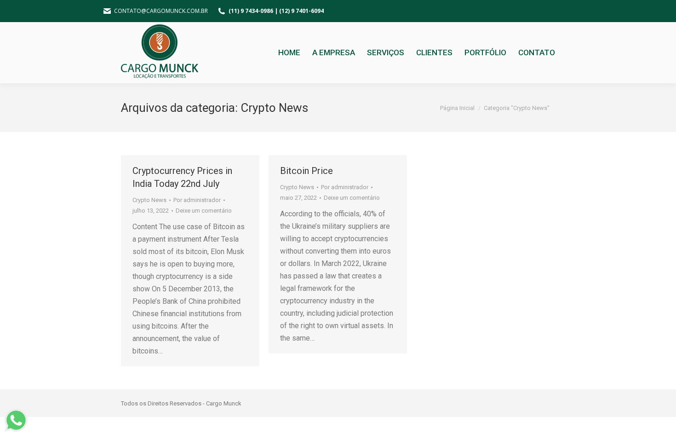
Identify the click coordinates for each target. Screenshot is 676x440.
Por (197, 200)
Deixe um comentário (204, 210)
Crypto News (149, 200)
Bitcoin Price (306, 170)
